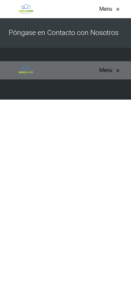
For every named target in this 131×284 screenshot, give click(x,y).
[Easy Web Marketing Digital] (26, 9)
